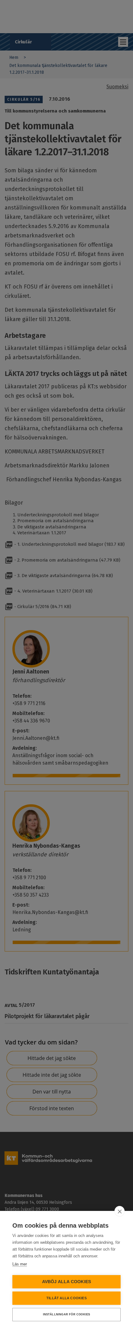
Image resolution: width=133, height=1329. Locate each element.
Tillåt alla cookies (66, 1298)
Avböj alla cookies (66, 1281)
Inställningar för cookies (66, 1314)
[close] (119, 1211)
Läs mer (19, 1264)
